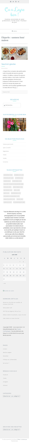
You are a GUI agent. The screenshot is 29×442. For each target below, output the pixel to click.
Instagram (5, 381)
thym (20, 199)
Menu (15, 31)
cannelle (19, 175)
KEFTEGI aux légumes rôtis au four (12, 311)
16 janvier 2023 (6, 92)
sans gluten (9, 199)
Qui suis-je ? (6, 363)
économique (19, 202)
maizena (8, 190)
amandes (8, 175)
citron (19, 178)
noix (6, 193)
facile (7, 187)
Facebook (5, 374)
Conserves (5, 161)
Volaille (5, 158)
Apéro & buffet (7, 147)
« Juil (4, 283)
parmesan (16, 193)
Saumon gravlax (8, 64)
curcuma (16, 181)
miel (17, 190)
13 (13, 268)
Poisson (4, 68)
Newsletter (5, 356)
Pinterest (5, 385)
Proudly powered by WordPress (9, 439)
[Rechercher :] (12, 105)
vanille (8, 202)
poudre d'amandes (11, 196)
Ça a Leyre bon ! (14, 12)
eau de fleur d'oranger (13, 184)
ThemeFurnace (14, 440)
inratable (18, 187)
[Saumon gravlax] (14, 59)
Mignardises (6, 151)
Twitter (5, 378)
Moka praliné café (7, 307)
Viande (4, 154)
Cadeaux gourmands (8, 144)
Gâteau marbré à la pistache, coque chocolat (14, 314)
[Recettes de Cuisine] (8, 290)
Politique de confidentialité (10, 359)
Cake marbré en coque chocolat (11, 318)
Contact (5, 349)
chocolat (8, 178)
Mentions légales (7, 352)
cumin (7, 181)
